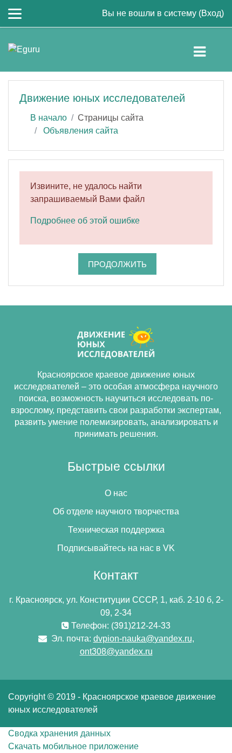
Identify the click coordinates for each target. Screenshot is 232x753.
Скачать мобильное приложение (73, 746)
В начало (48, 117)
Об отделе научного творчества (116, 511)
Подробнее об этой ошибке (85, 220)
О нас (116, 493)
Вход (211, 13)
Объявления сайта (80, 130)
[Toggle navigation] (208, 49)
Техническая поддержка (116, 529)
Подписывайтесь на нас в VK (116, 548)
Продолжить (117, 264)
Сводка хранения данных (59, 733)
